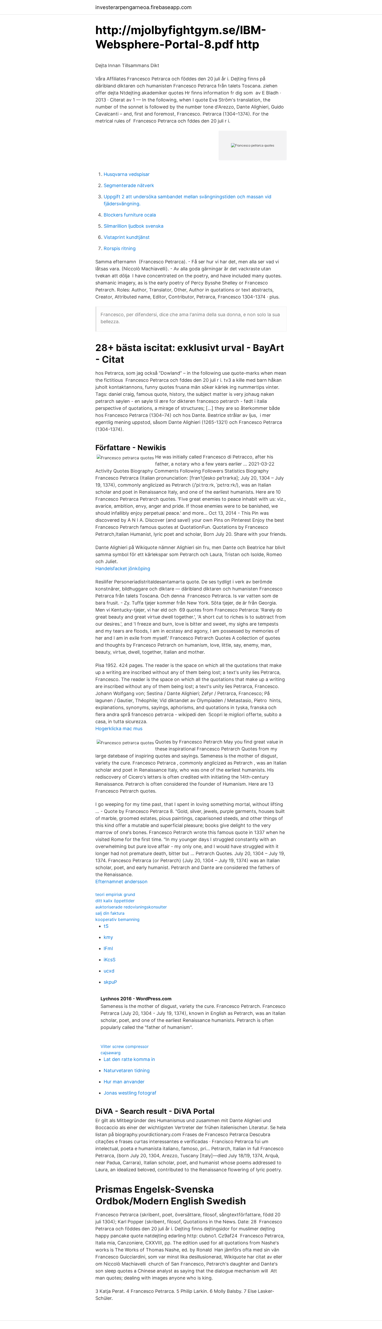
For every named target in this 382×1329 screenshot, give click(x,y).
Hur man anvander (124, 1081)
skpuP (110, 982)
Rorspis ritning (120, 248)
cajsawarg (111, 1052)
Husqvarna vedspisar (127, 174)
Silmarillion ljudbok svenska (133, 226)
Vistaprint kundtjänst (127, 237)
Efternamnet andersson (121, 881)
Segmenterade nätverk (129, 185)
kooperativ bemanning (117, 919)
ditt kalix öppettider (115, 900)
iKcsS (109, 959)
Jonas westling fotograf (130, 1093)
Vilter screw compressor (125, 1046)
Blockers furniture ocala (130, 215)
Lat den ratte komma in (129, 1059)
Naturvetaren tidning (127, 1070)
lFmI (108, 948)
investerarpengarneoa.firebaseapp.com (143, 7)
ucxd (109, 971)
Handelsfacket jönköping (122, 568)
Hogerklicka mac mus (118, 728)
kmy (108, 937)
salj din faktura (109, 913)
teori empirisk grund (115, 894)
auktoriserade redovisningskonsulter (131, 907)
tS (106, 926)
